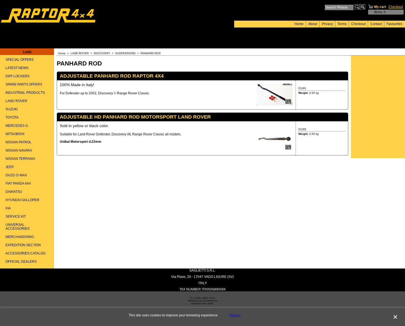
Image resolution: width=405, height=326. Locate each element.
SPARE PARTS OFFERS (24, 84)
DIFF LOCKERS (17, 76)
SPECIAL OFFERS (20, 60)
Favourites (394, 24)
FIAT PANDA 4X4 (18, 183)
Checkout (358, 24)
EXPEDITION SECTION (23, 245)
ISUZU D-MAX (16, 175)
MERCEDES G (17, 126)
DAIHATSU (14, 192)
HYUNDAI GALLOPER (22, 200)
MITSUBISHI (15, 134)
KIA (8, 208)
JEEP (10, 167)
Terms (342, 24)
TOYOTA (12, 117)
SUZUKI (12, 109)
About (312, 24)
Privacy (327, 24)
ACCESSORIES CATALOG (25, 253)
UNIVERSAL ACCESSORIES (17, 227)
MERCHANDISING (20, 237)
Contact (376, 24)
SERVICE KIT (16, 216)
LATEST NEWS (17, 68)
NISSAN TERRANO (20, 159)
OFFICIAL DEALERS (21, 262)
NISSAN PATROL (18, 142)
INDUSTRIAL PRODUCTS (25, 93)
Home (299, 24)
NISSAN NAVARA (19, 150)
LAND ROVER (16, 101)
